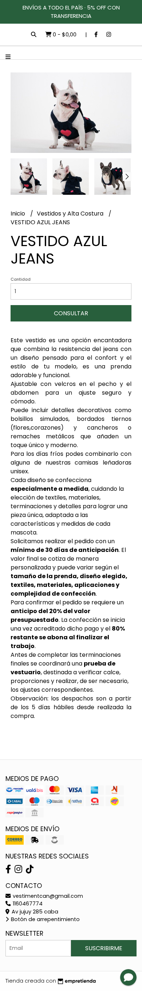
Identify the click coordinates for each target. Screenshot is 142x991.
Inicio (19, 213)
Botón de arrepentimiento (44, 919)
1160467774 (27, 903)
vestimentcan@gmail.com (47, 896)
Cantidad (21, 279)
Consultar (71, 313)
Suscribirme (103, 948)
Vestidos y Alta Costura (71, 213)
